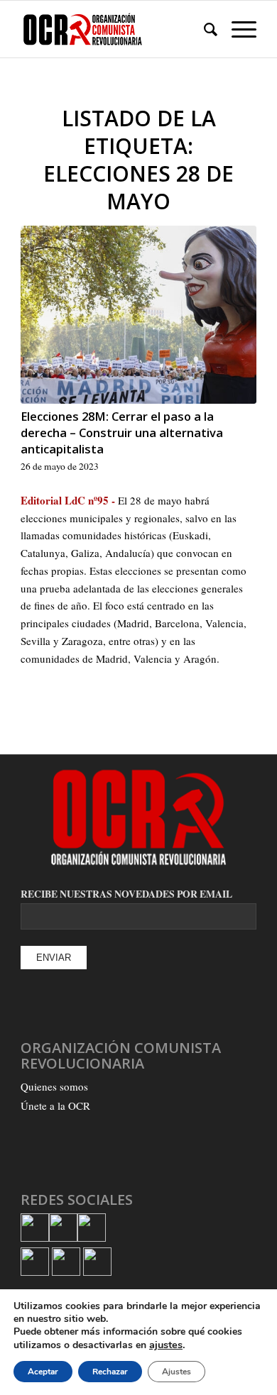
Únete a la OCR (55, 1105)
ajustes (166, 1344)
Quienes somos (54, 1086)
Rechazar (110, 1371)
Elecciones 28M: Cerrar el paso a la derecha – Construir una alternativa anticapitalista (122, 432)
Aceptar (43, 1371)
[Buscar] (203, 29)
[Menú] (236, 29)
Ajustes (176, 1371)
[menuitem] (203, 29)
